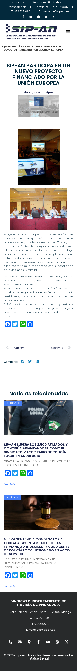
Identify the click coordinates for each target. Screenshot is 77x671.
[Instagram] (54, 17)
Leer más (9, 484)
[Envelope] (20, 642)
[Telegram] (38, 17)
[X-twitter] (46, 17)
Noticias (17, 46)
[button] (68, 31)
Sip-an (6, 46)
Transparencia (17, 7)
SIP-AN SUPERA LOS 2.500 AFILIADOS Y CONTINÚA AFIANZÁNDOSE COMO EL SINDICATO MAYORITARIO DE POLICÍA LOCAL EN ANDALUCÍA (36, 450)
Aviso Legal (39, 658)
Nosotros (17, 2)
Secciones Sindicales (46, 2)
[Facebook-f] (23, 17)
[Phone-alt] (10, 642)
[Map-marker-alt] (29, 642)
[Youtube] (30, 17)
